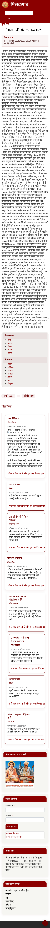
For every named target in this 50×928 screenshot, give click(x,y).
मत (9, 380)
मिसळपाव (19, 4)
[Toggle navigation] (47, 16)
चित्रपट (10, 353)
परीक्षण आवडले (14, 558)
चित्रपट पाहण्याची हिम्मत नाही (18, 716)
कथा (9, 340)
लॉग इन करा (29, 474)
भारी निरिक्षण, (13, 418)
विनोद (10, 349)
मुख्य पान (5, 24)
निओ (12, 37)
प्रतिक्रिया (11, 367)
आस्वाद (10, 370)
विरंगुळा (10, 383)
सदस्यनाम (9, 805)
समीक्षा (10, 373)
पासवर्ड (8, 815)
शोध (8, 18)
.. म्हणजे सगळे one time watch (20, 639)
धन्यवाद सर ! (15, 484)
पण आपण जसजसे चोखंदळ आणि (18, 598)
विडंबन (10, 346)
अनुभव (10, 377)
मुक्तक (10, 343)
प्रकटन (10, 364)
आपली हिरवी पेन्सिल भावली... (18, 518)
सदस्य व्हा (43, 474)
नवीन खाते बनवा (12, 833)
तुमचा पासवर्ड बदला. (14, 837)
